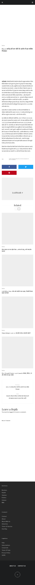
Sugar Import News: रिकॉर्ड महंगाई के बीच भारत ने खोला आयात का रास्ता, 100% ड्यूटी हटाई (20, 464)
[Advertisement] (17, 23)
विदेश (3, 502)
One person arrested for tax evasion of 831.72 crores (19, 159)
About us (13, 566)
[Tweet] (25, 167)
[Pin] (9, 173)
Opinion (4, 495)
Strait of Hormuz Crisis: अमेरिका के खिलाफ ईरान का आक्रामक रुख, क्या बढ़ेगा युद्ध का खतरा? (21, 473)
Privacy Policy (6, 553)
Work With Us (6, 521)
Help (3, 542)
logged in (12, 412)
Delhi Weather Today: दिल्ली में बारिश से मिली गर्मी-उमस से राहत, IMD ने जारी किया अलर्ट (20, 455)
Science (4, 500)
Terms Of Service (7, 526)
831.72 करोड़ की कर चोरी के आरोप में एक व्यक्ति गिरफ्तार (17, 387)
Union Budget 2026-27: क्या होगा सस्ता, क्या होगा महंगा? (16, 333)
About (4, 519)
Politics (4, 497)
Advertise (5, 524)
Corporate (5, 547)
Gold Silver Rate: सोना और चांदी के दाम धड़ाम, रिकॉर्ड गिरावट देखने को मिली (17, 292)
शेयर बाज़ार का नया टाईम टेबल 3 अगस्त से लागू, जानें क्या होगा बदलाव (16, 250)
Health (4, 492)
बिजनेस (3, 45)
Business (4, 490)
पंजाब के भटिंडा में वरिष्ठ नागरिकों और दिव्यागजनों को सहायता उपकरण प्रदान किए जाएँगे (17, 396)
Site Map (4, 529)
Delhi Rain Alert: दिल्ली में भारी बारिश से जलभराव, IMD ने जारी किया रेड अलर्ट (17, 448)
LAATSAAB (16, 192)
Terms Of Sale (6, 550)
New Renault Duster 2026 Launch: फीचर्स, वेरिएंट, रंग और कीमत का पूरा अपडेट (17, 374)
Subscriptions (6, 545)
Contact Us (22, 566)
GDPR (3, 555)
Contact (4, 516)
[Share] (9, 167)
